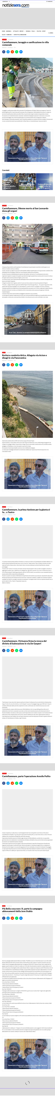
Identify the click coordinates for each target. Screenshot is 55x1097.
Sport (44, 31)
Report (21, 31)
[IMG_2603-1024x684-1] (27, 941)
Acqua (4, 352)
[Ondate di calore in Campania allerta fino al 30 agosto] (14, 181)
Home (3, 31)
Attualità (16, 31)
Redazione (4, 47)
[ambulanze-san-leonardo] (27, 244)
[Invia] (12, 51)
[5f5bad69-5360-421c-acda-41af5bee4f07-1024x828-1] (27, 809)
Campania (8, 31)
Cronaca (28, 31)
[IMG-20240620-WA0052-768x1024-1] (27, 404)
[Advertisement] (27, 19)
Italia (33, 31)
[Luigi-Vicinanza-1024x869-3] (27, 677)
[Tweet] (8, 51)
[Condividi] (3, 51)
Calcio (4, 34)
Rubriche (9, 34)
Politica (39, 31)
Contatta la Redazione (20, 34)
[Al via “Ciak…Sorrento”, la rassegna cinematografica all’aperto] (27, 474)
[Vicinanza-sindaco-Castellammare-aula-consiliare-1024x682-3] (27, 542)
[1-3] (27, 82)
